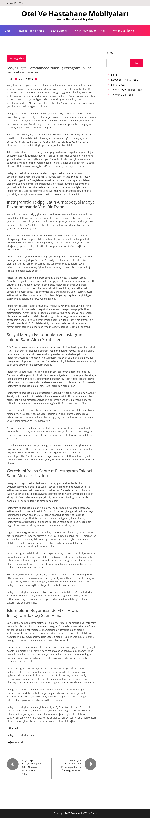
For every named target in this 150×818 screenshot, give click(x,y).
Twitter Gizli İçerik (122, 30)
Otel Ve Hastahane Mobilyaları (75, 13)
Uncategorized (16, 58)
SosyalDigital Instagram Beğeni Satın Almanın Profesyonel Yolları (31, 767)
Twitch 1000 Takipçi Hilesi (89, 30)
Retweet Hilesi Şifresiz (31, 30)
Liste (7, 30)
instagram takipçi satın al (20, 735)
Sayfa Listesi (59, 30)
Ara (109, 53)
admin (10, 79)
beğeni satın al (15, 742)
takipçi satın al (15, 728)
